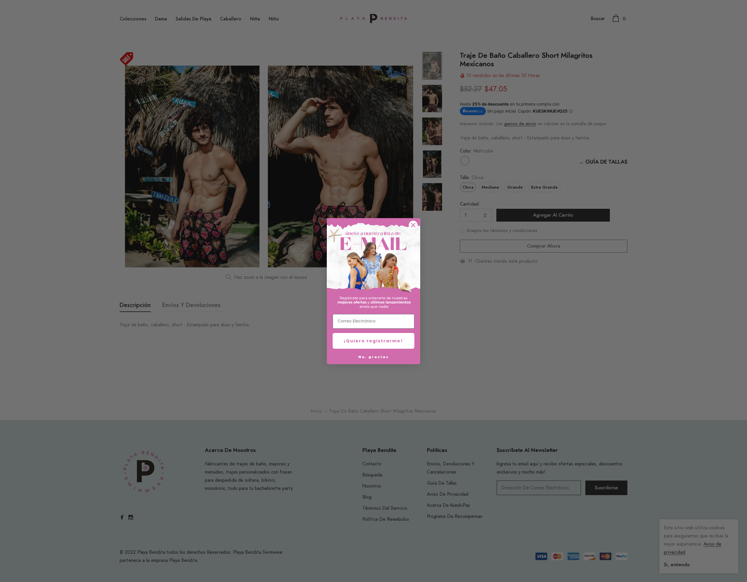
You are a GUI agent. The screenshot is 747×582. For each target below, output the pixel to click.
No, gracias (373, 357)
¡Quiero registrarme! (373, 341)
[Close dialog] (413, 225)
